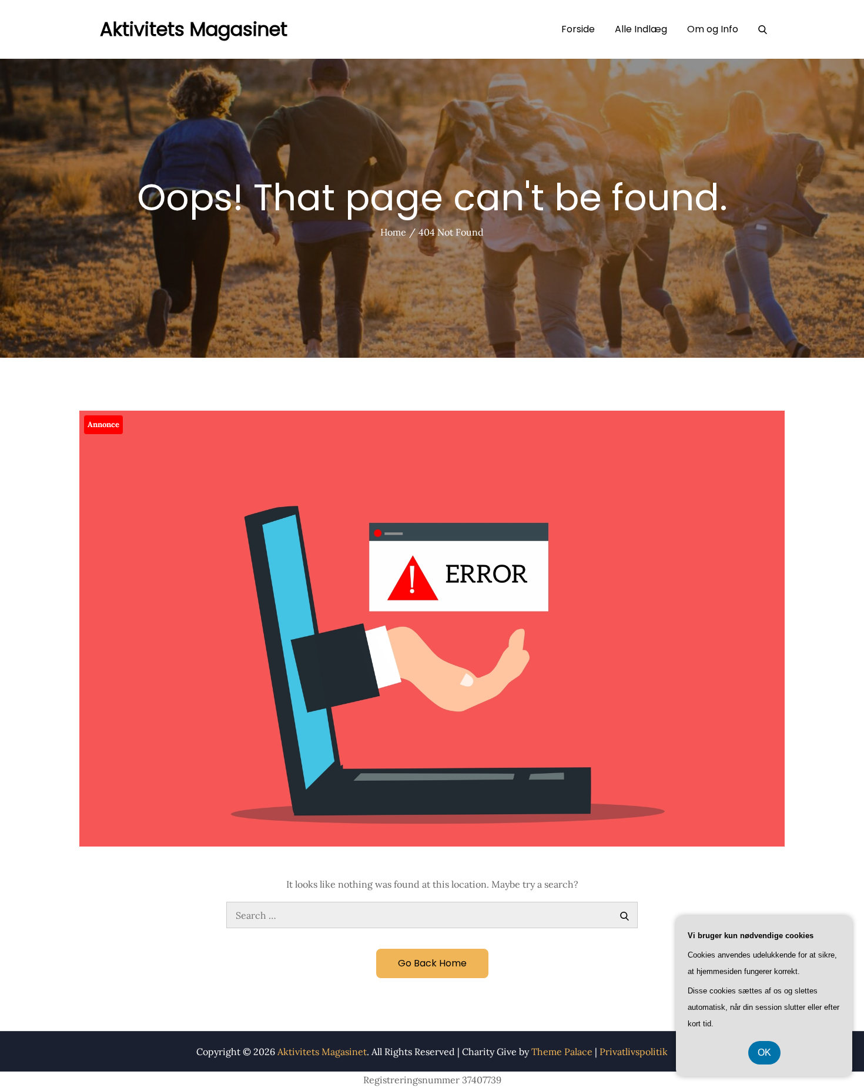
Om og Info (712, 29)
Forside (578, 29)
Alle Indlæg (641, 29)
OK (764, 1052)
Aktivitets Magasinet (193, 29)
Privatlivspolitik (634, 1051)
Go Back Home (432, 963)
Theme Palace (561, 1051)
